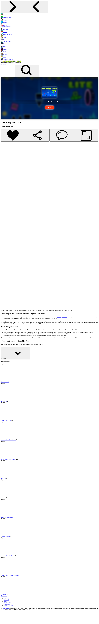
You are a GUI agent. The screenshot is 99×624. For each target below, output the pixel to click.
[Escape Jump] (3, 207)
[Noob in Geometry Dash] (3, 287)
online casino (5, 608)
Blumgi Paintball (5, 382)
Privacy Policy (7, 602)
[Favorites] (13, 135)
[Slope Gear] (3, 157)
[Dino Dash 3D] (3, 178)
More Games (4, 596)
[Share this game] (37, 135)
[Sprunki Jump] (3, 203)
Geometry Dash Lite (62, 317)
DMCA (6, 601)
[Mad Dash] (3, 228)
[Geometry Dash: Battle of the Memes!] (3, 307)
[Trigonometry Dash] (3, 245)
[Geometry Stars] (3, 257)
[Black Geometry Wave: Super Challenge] (3, 278)
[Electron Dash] (3, 270)
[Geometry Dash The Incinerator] (3, 149)
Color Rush (3, 498)
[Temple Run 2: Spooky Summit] (3, 153)
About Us (6, 598)
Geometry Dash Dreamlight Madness (10, 575)
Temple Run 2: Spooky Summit (8, 459)
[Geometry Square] (3, 236)
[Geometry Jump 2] (3, 266)
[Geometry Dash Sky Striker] (3, 216)
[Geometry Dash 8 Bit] (3, 241)
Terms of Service (8, 604)
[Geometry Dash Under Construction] (3, 191)
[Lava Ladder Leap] (3, 295)
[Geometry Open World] (3, 274)
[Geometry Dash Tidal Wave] (3, 195)
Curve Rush (3, 594)
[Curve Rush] (3, 174)
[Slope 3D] (3, 291)
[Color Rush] (3, 161)
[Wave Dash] (3, 232)
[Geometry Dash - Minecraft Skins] (3, 282)
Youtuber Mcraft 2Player (7, 517)
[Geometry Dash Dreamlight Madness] (3, 170)
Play (49, 107)
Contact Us (6, 600)
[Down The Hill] (3, 199)
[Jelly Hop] (3, 299)
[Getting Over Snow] (3, 211)
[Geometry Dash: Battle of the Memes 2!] (3, 303)
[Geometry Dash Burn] (3, 145)
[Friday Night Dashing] (3, 262)
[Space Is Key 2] (3, 186)
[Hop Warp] (3, 224)
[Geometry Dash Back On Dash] (3, 220)
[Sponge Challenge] (3, 253)
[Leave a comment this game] (62, 135)
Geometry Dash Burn (6, 420)
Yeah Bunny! (4, 401)
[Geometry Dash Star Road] (3, 166)
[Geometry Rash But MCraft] (3, 249)
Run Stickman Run (5, 536)
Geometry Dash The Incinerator (8, 440)
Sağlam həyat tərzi (8, 605)
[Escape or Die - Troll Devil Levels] (3, 182)
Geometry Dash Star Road (7, 556)
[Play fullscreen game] (86, 135)
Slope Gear (3, 478)
